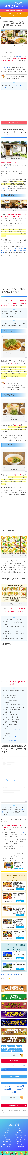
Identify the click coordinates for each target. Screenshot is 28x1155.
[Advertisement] (14, 105)
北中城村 (18, 56)
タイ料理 (16, 974)
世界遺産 (8, 1139)
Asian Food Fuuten (6, 974)
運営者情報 (21, 1146)
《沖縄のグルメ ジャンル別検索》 (14, 14)
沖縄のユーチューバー (7, 1135)
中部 (21, 1128)
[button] (21, 1055)
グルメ (7, 1132)
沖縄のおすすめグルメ (18, 1050)
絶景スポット (8, 1141)
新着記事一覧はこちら (14, 1060)
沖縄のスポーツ (8, 1137)
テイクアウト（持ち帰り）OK (15, 1048)
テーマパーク (21, 1141)
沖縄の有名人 (21, 1132)
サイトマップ (8, 1144)
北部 (8, 1128)
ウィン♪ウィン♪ (6, 67)
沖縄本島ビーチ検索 (21, 1135)
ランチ (4, 1046)
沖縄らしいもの (21, 1137)
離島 (21, 1130)
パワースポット (21, 1139)
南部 (8, 1130)
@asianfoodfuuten (11, 740)
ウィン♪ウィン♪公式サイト (17, 353)
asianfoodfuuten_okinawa (13, 736)
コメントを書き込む (14, 1076)
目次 (13, 123)
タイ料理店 (4, 167)
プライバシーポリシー (7, 1146)
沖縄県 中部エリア (7, 1050)
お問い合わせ (21, 1144)
